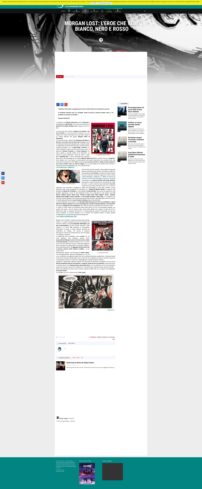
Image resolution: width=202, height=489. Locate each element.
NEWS (63, 337)
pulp (113, 339)
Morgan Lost (105, 337)
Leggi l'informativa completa (105, 3)
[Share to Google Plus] (65, 105)
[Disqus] (85, 394)
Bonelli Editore (93, 337)
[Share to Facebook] (58, 105)
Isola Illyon (96, 43)
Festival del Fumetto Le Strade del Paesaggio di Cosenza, (98, 177)
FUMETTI (60, 337)
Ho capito (94, 3)
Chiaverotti (99, 337)
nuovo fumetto (111, 337)
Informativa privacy (60, 470)
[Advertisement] (101, 64)
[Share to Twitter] (62, 105)
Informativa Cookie (60, 471)
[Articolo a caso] (70, 76)
